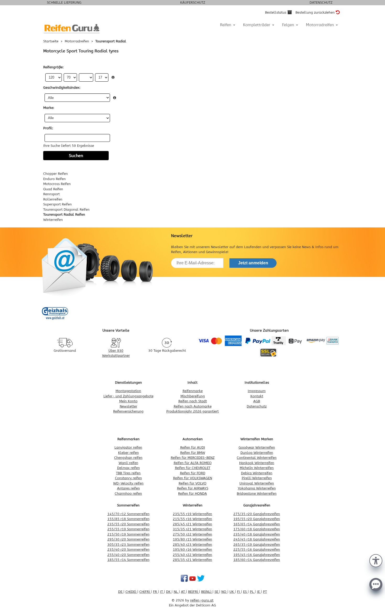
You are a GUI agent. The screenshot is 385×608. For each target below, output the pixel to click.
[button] (375, 560)
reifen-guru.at (201, 600)
